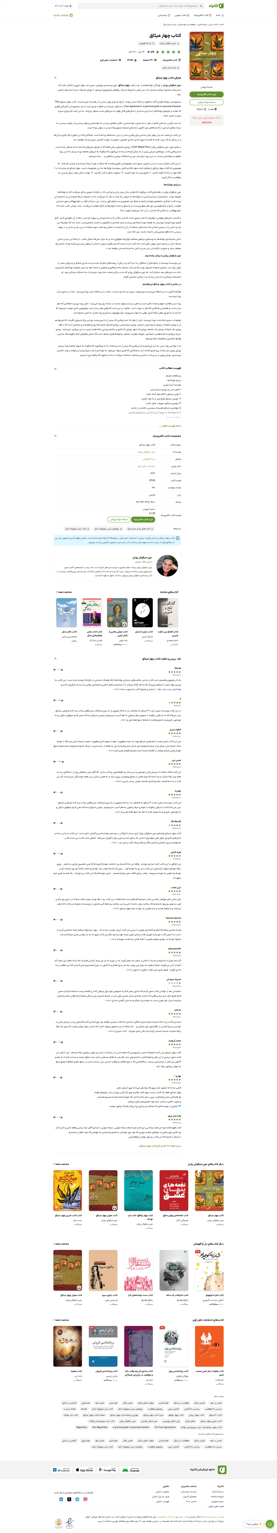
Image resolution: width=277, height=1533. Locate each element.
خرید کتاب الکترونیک (206, 94)
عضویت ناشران (162, 1491)
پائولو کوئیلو (182, 1300)
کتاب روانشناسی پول (178, 1371)
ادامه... (116, 689)
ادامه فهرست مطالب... (170, 426)
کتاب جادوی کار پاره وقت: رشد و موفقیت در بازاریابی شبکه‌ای (139, 1373)
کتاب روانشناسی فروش (106, 1371)
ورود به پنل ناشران (160, 1496)
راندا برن (78, 1376)
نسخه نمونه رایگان (207, 102)
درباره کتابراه (218, 1491)
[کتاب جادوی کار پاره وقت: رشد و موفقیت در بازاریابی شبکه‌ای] (138, 1346)
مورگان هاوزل (182, 1376)
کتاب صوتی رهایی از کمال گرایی (118, 633)
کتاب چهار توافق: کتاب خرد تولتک (140, 1217)
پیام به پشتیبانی (188, 1491)
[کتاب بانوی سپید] (103, 1270)
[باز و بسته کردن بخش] (55, 78)
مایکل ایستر (147, 636)
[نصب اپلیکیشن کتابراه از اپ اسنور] (84, 1469)
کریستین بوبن (111, 1300)
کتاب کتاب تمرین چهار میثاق (68, 1215)
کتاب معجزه (76, 1371)
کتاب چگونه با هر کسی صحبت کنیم (210, 1373)
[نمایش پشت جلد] (193, 76)
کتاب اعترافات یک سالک (177, 1295)
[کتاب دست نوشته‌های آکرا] (138, 1270)
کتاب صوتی (183, 1516)
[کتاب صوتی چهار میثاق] (103, 1190)
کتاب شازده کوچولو (215, 1295)
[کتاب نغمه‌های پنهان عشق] (174, 1190)
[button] (207, 56)
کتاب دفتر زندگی (69, 631)
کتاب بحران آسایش (144, 631)
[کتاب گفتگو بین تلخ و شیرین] (168, 612)
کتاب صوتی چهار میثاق (106, 1215)
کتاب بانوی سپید (109, 1295)
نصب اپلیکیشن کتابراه (211, 1516)
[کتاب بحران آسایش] (142, 612)
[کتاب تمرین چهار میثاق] (67, 1190)
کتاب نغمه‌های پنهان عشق (175, 1215)
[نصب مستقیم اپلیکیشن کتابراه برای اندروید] (130, 1469)
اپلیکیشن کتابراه (61, 15)
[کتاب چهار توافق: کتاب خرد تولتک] (138, 1190)
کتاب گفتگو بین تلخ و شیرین (168, 633)
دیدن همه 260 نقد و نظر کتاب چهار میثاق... (159, 1146)
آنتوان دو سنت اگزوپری (213, 1300)
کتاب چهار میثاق (216, 1215)
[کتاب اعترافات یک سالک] (174, 1270)
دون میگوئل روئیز (146, 451)
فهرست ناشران (162, 1501)
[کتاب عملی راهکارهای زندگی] (92, 612)
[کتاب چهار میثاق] (209, 1190)
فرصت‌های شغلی (216, 1506)
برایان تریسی (111, 1376)
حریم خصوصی (217, 1501)
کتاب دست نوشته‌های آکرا (140, 1295)
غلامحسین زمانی (69, 636)
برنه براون (123, 640)
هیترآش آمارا (182, 1220)
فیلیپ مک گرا (96, 640)
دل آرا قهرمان (149, 459)
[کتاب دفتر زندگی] (66, 612)
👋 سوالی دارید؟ (254, 1524)
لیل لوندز (219, 1379)
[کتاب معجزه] (67, 1346)
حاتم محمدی (172, 640)
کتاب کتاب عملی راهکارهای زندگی (94, 633)
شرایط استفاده (217, 1496)
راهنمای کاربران (189, 1496)
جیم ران (149, 1379)
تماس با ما (191, 1501)
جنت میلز (77, 1220)
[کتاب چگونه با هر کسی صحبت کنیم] (209, 1346)
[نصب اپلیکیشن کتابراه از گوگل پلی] (107, 1469)
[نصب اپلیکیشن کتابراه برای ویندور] (61, 1469)
